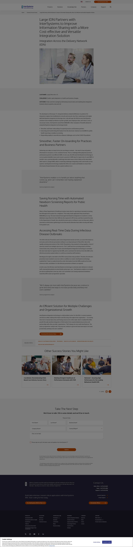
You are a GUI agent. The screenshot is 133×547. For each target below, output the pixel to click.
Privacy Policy (52, 545)
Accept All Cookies (107, 542)
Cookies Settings (96, 542)
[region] (66, 542)
